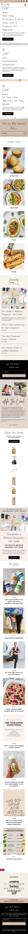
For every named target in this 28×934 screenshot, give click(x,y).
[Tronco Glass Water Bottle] (14, 480)
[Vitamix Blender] (14, 460)
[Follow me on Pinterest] (23, 1)
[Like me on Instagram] (19, 1)
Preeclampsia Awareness (14, 638)
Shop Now (14, 441)
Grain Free (14, 208)
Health (4, 58)
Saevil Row (19, 930)
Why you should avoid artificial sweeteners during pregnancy (14, 822)
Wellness (5, 12)
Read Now (8, 39)
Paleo (14, 240)
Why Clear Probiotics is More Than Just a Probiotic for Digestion (12, 23)
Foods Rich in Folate (14, 859)
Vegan (14, 272)
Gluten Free (14, 176)
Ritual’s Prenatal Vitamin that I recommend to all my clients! (14, 784)
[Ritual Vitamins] (14, 450)
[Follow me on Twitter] (26, 1)
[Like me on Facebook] (21, 1)
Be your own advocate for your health (13, 100)
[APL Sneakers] (14, 470)
